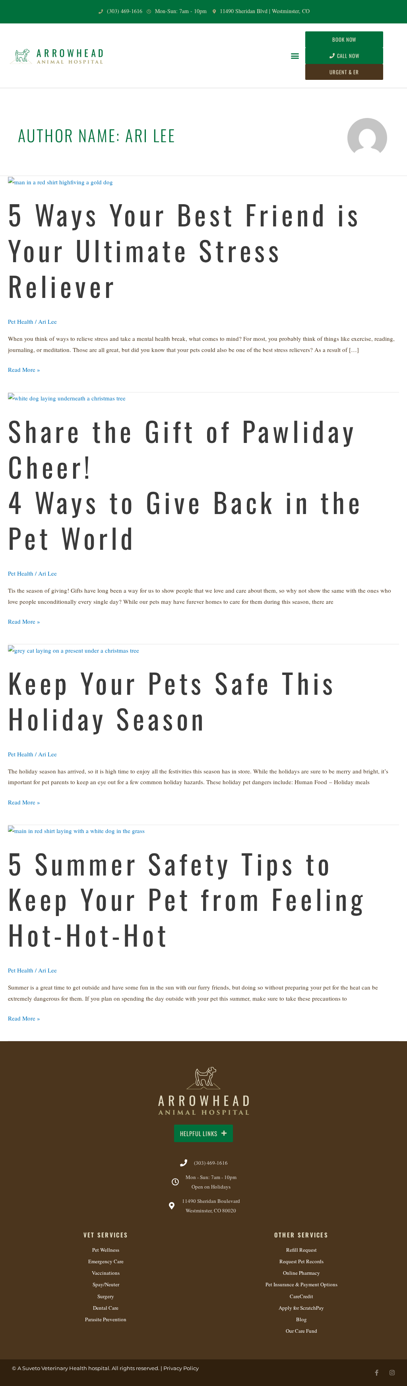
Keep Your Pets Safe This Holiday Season (172, 700)
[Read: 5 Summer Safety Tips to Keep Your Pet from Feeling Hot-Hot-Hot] (76, 830)
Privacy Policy (181, 1368)
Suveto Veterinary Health (54, 1368)
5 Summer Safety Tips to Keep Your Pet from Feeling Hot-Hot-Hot (187, 899)
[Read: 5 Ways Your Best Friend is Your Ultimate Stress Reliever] (60, 181)
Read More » (24, 368)
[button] (294, 55)
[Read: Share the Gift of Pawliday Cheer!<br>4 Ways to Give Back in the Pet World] (67, 398)
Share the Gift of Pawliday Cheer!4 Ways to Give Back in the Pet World (185, 484)
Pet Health (20, 321)
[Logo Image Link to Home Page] (57, 55)
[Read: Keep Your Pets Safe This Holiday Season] (73, 649)
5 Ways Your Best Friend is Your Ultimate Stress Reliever (184, 249)
